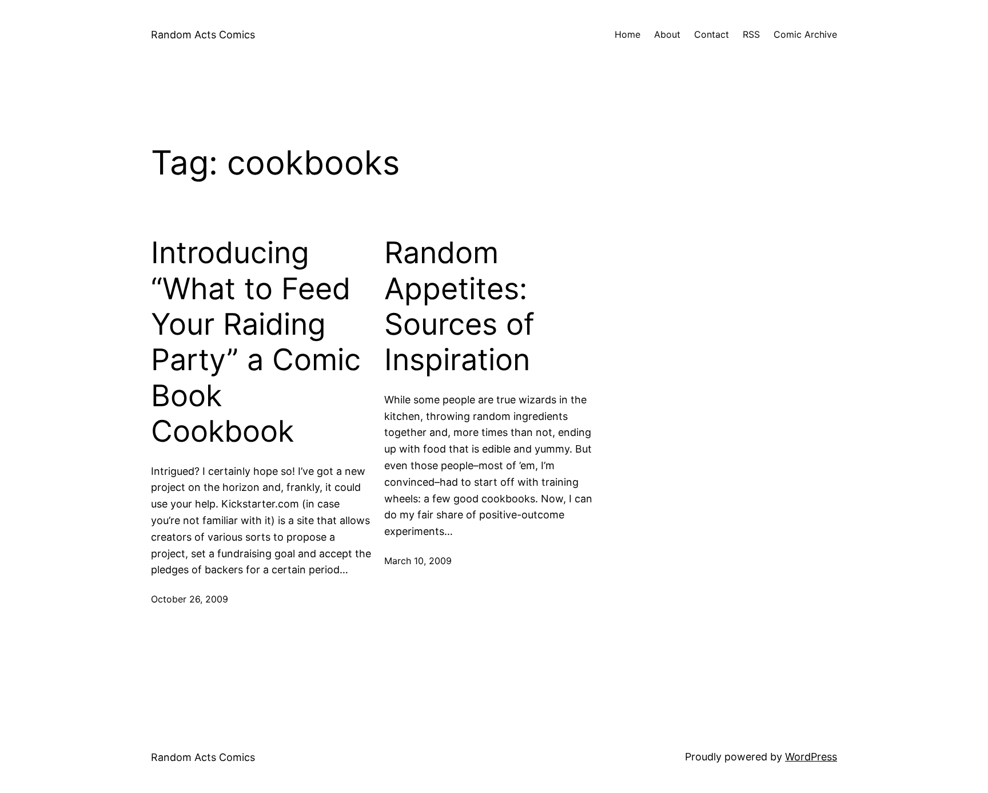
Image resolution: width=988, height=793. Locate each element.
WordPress (811, 757)
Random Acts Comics (203, 35)
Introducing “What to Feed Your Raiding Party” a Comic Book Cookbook (256, 342)
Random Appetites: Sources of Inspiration (459, 306)
